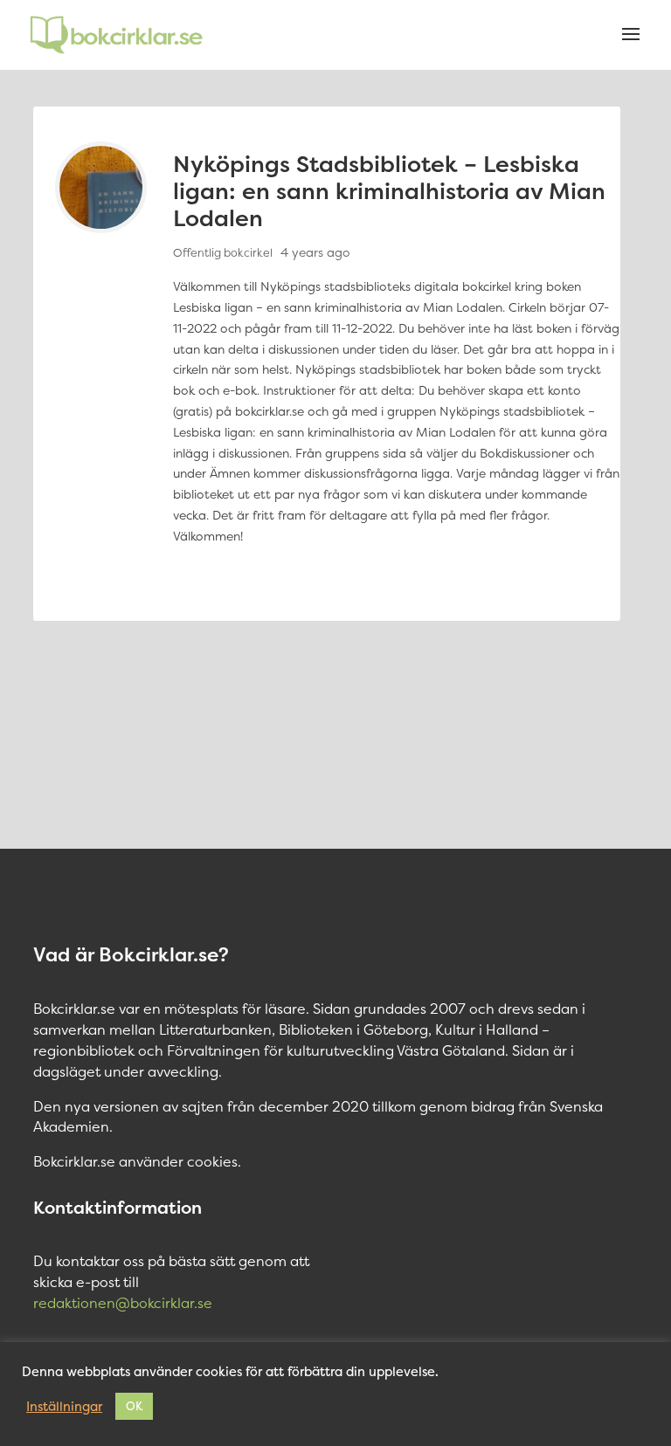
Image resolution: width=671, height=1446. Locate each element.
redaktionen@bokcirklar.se (122, 1302)
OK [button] (134, 1406)
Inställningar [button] (64, 1407)
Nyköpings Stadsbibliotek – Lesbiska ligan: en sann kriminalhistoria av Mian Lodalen (389, 190)
